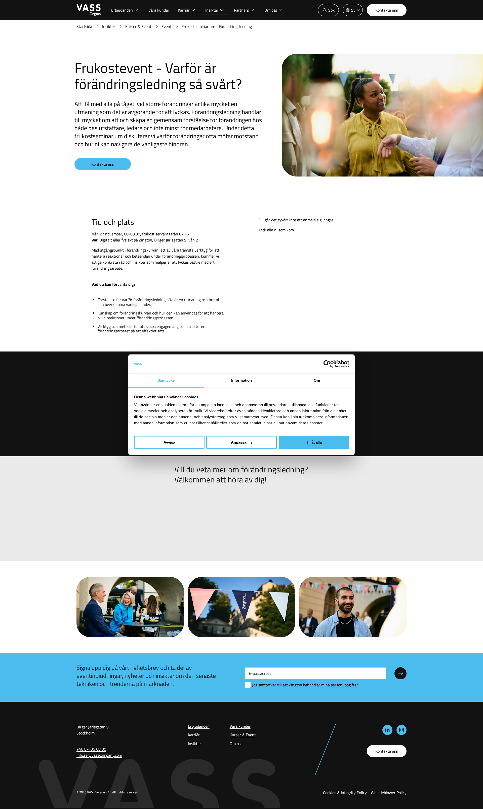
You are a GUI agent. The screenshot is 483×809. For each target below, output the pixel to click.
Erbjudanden (122, 10)
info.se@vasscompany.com (99, 755)
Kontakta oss (386, 10)
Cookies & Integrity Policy (345, 792)
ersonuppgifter (344, 685)
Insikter (211, 10)
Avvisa (169, 442)
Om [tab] (317, 380)
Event (167, 26)
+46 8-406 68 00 (91, 749)
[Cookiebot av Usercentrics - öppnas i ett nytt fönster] (327, 364)
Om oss (270, 10)
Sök (331, 10)
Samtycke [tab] (166, 380)
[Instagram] (401, 730)
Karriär (184, 10)
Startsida (84, 26)
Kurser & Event (138, 26)
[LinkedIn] (387, 730)
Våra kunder (158, 10)
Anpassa (238, 442)
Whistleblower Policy (389, 792)
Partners (241, 10)
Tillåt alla (314, 442)
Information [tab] (241, 380)
